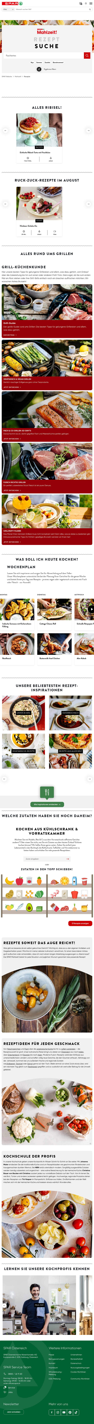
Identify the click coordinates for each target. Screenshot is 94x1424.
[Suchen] (90, 9)
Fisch (27, 1049)
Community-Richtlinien (80, 1379)
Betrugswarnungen (57, 1359)
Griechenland (13, 1055)
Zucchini (47, 62)
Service (11, 1387)
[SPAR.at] (12, 3)
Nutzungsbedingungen (80, 1368)
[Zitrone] (9, 907)
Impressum (53, 1368)
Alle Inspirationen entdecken (46, 804)
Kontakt (52, 1363)
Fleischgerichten (14, 1049)
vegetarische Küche (44, 1049)
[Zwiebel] (74, 907)
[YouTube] (64, 1412)
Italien (81, 1052)
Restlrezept (32, 1067)
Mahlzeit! (18, 76)
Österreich (65, 1052)
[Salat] (39, 894)
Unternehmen (76, 1355)
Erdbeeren (10, 1064)
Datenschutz (76, 1363)
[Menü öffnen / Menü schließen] (91, 3)
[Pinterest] (70, 1412)
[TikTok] (76, 1412)
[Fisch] (19, 907)
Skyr (32, 62)
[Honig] (84, 907)
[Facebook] (52, 1412)
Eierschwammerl (58, 62)
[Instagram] (58, 1412)
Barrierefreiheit (77, 1359)
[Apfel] (19, 881)
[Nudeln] (29, 894)
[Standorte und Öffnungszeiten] (85, 3)
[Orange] (64, 881)
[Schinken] (54, 881)
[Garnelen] (54, 894)
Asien (40, 1055)
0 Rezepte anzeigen (80, 923)
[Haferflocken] (64, 894)
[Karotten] (39, 881)
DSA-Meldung (54, 1379)
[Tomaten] (29, 881)
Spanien (26, 1055)
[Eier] (84, 894)
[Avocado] (29, 907)
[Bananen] (9, 881)
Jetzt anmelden (13, 1412)
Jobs (10, 1392)
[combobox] (8, 9)
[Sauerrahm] (84, 881)
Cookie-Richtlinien (78, 1372)
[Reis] (19, 894)
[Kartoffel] (9, 894)
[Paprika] (74, 894)
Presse (51, 1355)
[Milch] (74, 881)
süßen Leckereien (68, 1049)
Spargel (19, 1064)
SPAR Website (7, 76)
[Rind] (64, 907)
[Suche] (87, 55)
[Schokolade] (54, 907)
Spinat (30, 1064)
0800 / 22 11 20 (14, 1374)
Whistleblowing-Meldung (55, 1373)
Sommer (39, 62)
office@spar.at (14, 1383)
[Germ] (39, 907)
